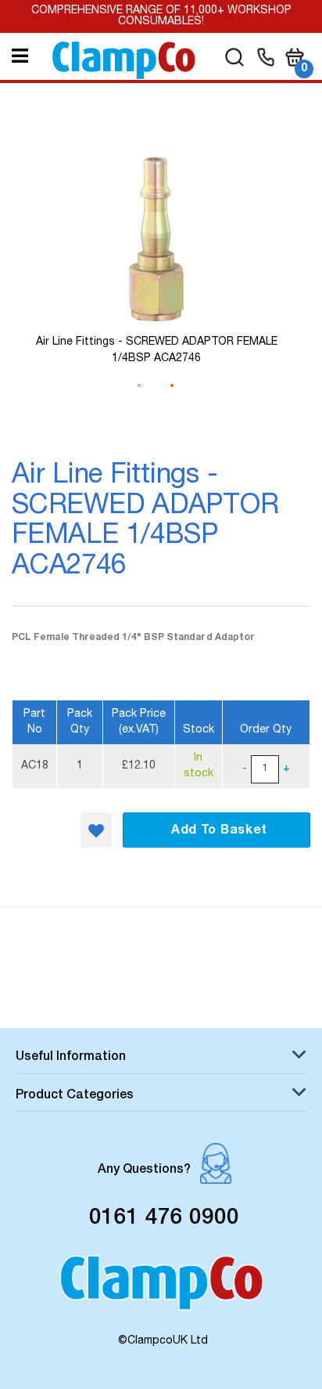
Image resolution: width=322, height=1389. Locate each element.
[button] (96, 830)
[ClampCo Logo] (161, 1290)
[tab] (161, 1059)
